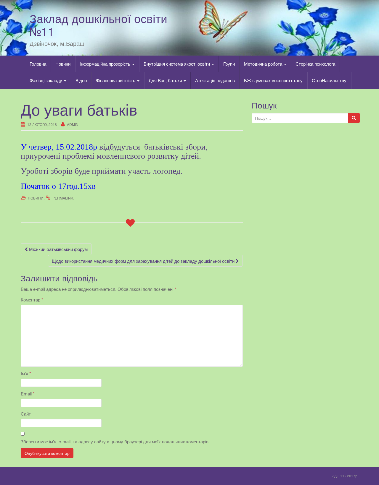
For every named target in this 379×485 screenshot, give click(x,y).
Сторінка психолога (315, 64)
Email (28, 393)
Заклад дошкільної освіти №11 (98, 24)
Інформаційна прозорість (105, 64)
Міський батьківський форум (58, 249)
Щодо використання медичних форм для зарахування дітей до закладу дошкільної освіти (144, 261)
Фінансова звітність (116, 80)
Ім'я (26, 373)
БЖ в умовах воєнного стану (273, 80)
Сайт (26, 414)
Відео (81, 80)
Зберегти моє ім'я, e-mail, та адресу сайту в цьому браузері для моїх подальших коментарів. (115, 441)
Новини (62, 64)
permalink (62, 197)
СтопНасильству (329, 80)
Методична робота (263, 64)
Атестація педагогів (215, 80)
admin (72, 124)
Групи (229, 64)
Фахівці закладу (46, 80)
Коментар (32, 299)
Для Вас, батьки (166, 80)
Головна (38, 64)
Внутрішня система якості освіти (177, 64)
